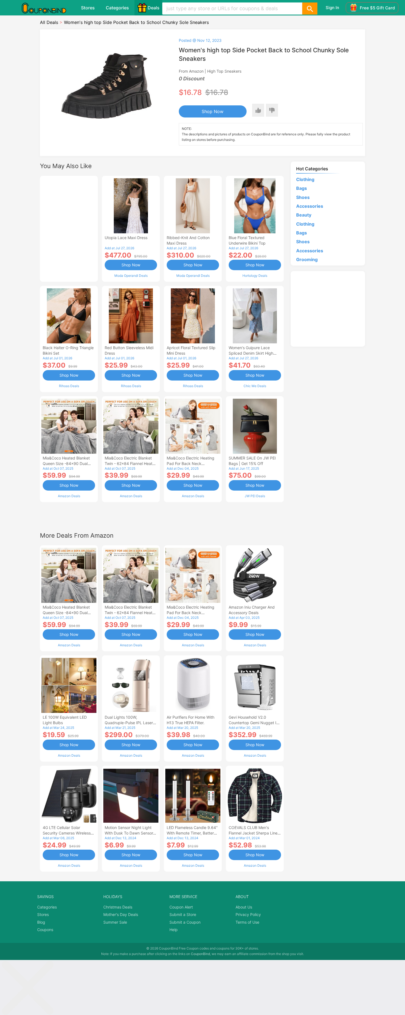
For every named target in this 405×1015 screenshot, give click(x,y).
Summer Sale (115, 922)
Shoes (303, 197)
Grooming (307, 259)
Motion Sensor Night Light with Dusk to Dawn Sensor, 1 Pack (131, 833)
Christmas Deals (117, 907)
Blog (41, 922)
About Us (244, 907)
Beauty (303, 215)
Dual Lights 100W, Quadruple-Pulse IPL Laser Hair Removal (129, 723)
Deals (154, 7)
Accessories (309, 206)
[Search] (309, 8)
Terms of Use (247, 922)
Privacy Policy (248, 914)
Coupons (45, 929)
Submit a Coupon (185, 922)
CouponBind (200, 954)
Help (173, 929)
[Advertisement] (69, 228)
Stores (88, 7)
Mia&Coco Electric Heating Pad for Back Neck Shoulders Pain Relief (190, 463)
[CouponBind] (47, 7)
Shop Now (212, 111)
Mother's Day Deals (120, 914)
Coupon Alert (181, 907)
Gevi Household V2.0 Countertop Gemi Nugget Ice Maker (255, 723)
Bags (301, 188)
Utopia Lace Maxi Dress (126, 237)
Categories (117, 7)
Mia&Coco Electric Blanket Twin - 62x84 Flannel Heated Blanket (131, 463)
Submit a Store (182, 914)
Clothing (305, 179)
